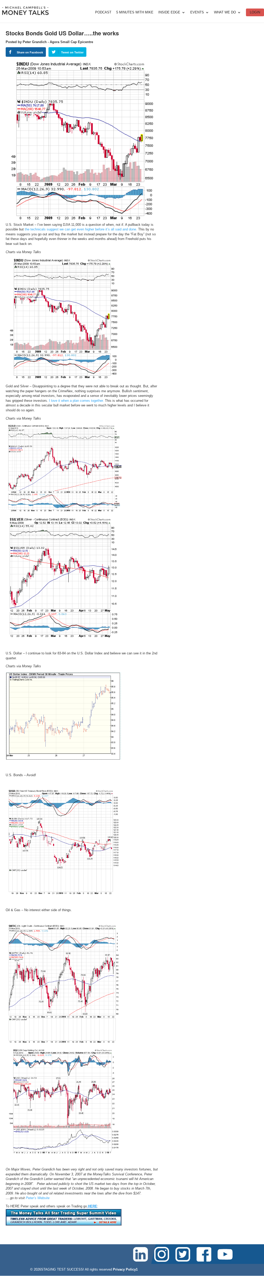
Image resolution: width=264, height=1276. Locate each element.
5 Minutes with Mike (134, 12)
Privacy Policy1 (125, 1269)
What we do (225, 12)
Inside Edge (169, 12)
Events (197, 12)
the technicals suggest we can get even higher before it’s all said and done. (81, 229)
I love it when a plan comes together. (76, 401)
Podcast (103, 12)
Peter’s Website (38, 1198)
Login (255, 12)
